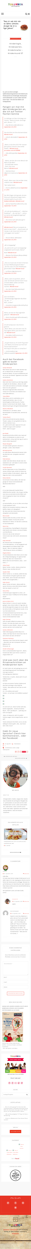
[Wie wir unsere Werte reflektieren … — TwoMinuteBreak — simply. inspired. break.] (9, 1152)
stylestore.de (15, 1233)
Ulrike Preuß (6, 565)
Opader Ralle (6, 572)
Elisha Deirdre (6, 478)
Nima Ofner (6, 591)
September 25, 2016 (10, 222)
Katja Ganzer (6, 582)
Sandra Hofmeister (8, 630)
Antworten (26, 873)
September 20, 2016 (10, 127)
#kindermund (8, 134)
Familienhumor (8, 747)
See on (13, 1158)
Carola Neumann (7, 467)
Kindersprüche (15, 38)
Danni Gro (5, 526)
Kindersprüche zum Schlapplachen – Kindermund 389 (15, 842)
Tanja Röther (6, 396)
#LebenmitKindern (9, 201)
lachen (13, 747)
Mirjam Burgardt (7, 444)
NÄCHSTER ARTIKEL (20, 758)
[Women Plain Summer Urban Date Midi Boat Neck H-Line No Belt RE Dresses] (21, 1146)
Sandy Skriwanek (7, 367)
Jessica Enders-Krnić (8, 601)
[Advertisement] (15, 74)
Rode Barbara (6, 459)
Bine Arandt (6, 516)
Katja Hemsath (7, 540)
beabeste (15, 899)
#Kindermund (14, 148)
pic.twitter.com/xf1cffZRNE (12, 150)
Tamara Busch (6, 417)
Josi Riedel (5, 433)
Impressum (6, 1229)
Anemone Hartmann (8, 638)
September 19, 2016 (10, 206)
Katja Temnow (6, 619)
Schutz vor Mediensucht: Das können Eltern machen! (16, 1119)
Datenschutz (13, 1229)
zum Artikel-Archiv (16, 1131)
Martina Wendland (8, 408)
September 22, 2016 (10, 273)
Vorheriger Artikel (11, 756)
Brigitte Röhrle (7, 553)
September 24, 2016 (10, 240)
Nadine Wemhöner (8, 380)
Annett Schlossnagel (8, 649)
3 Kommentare (17, 743)
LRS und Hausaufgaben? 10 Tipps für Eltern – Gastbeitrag (16, 1114)
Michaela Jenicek (7, 450)
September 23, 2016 (10, 257)
